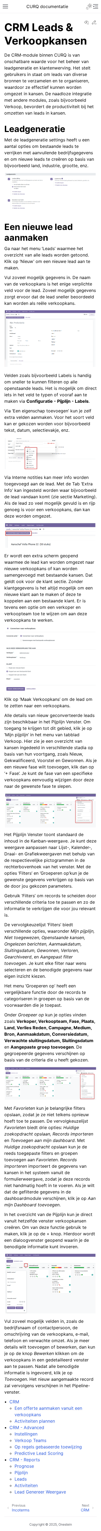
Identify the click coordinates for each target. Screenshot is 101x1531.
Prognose (24, 1466)
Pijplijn (21, 1472)
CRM (14, 1401)
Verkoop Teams (30, 1440)
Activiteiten (26, 1485)
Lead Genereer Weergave (40, 1492)
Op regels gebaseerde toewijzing (48, 1446)
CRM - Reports (24, 1459)
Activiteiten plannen (35, 1421)
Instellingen (26, 1434)
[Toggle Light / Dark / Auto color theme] (89, 6)
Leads (21, 1479)
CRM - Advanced (26, 1427)
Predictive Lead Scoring (39, 1453)
